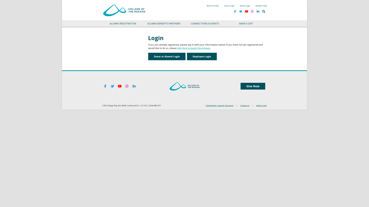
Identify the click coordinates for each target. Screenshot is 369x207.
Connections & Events (205, 23)
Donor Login (229, 6)
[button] (264, 11)
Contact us (244, 105)
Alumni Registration (123, 23)
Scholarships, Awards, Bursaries (220, 105)
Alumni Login (245, 6)
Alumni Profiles (213, 6)
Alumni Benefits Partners (163, 23)
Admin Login (261, 105)
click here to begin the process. (194, 48)
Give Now (252, 86)
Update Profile (261, 6)
